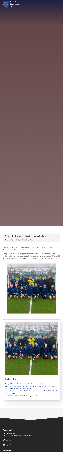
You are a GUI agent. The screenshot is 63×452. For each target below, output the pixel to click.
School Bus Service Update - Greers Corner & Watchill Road (24, 386)
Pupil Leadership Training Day (15, 389)
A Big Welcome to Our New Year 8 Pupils (18, 384)
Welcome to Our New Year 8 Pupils (16, 396)
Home (7, 240)
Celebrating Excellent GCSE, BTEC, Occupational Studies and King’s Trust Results (31, 391)
